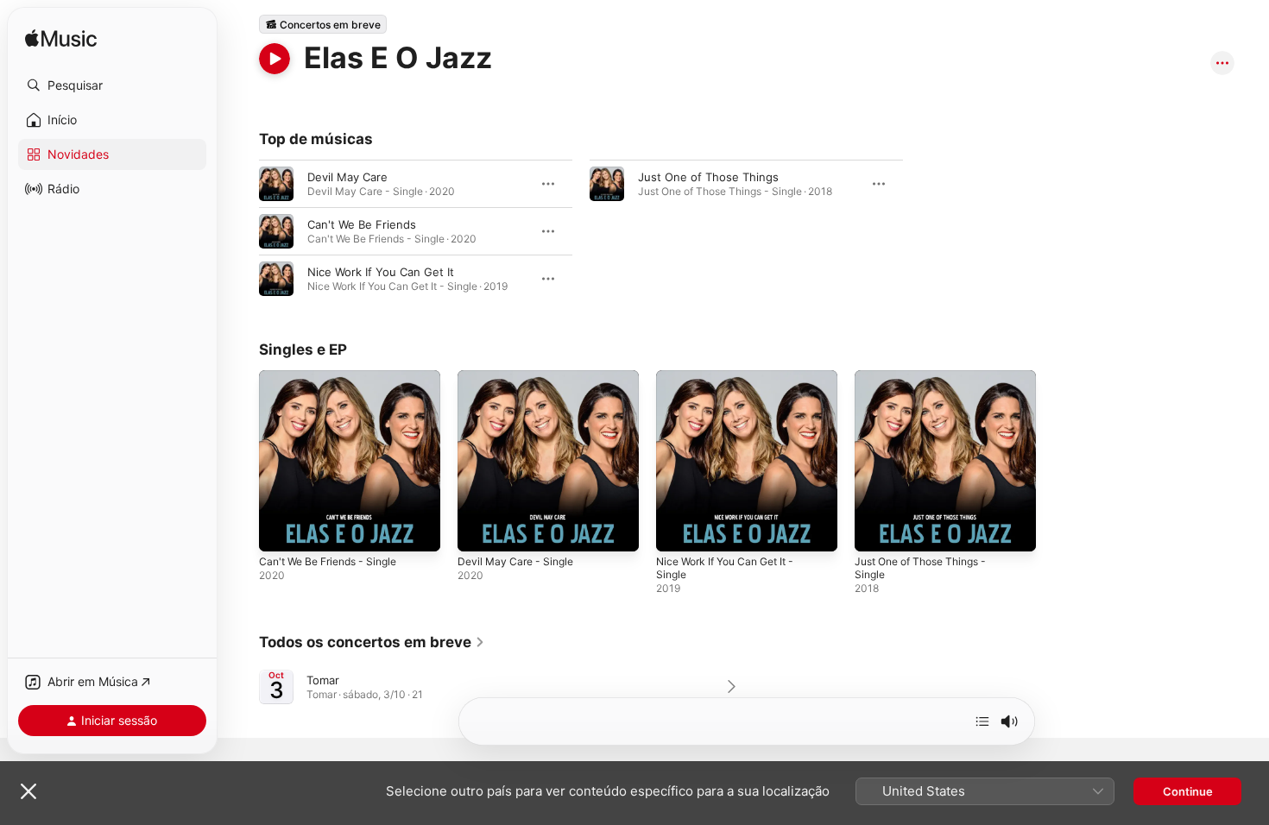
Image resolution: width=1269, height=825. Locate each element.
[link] (372, 642)
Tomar (322, 680)
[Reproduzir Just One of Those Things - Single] (876, 530)
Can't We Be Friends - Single (336, 377)
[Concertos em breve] (323, 24)
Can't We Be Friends (361, 224)
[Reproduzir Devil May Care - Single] (479, 530)
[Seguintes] (982, 721)
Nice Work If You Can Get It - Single (733, 384)
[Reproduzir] (274, 58)
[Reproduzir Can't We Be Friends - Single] (281, 530)
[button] (112, 85)
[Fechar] (28, 791)
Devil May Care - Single (520, 377)
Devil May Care (347, 177)
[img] (61, 39)
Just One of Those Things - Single (929, 384)
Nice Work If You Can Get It (380, 272)
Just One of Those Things (708, 177)
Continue (1188, 791)
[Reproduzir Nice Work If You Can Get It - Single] (678, 530)
